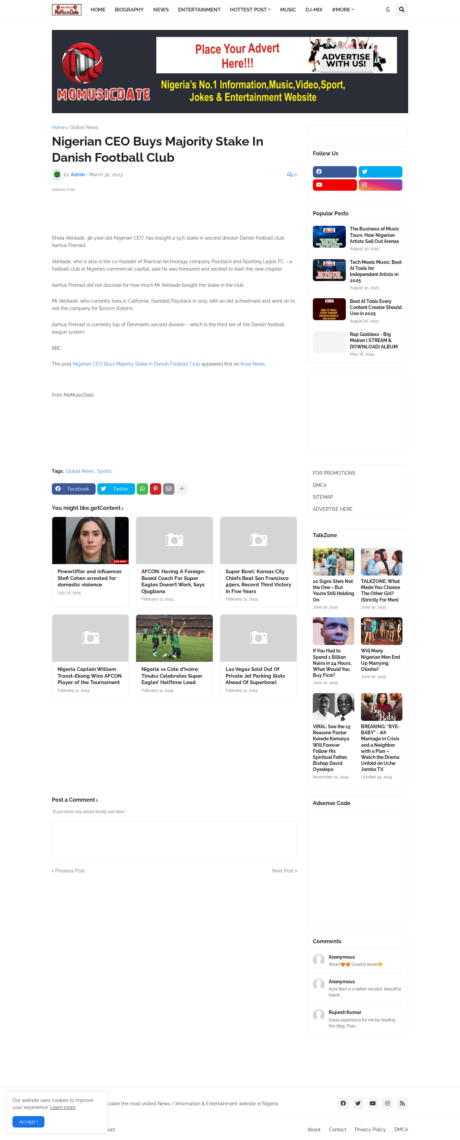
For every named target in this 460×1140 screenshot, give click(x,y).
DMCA (320, 485)
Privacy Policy (370, 1129)
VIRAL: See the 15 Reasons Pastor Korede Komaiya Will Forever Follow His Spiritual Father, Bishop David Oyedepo (332, 748)
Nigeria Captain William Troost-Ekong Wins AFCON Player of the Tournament (90, 675)
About (314, 1129)
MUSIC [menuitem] (288, 10)
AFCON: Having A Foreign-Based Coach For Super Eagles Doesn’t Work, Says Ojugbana (173, 581)
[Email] (168, 489)
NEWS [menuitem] (161, 10)
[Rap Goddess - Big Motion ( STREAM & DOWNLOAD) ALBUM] (329, 342)
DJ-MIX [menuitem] (314, 10)
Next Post (283, 870)
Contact (338, 1129)
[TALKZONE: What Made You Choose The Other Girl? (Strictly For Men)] (381, 562)
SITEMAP (323, 497)
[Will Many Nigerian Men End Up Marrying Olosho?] (381, 631)
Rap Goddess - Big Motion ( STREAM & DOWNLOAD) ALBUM (374, 340)
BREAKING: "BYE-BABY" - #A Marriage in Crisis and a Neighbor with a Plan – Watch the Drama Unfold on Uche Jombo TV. (380, 748)
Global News (84, 127)
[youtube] (335, 185)
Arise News (252, 364)
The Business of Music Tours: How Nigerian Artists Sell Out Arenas (374, 235)
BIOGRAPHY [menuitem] (129, 10)
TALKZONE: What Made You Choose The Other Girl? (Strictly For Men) (380, 591)
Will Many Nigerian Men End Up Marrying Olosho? (380, 660)
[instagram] (381, 185)
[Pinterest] (155, 489)
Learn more (62, 1107)
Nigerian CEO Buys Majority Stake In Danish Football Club (136, 364)
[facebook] (335, 172)
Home (58, 127)
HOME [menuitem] (98, 10)
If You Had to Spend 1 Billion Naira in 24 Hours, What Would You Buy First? (332, 663)
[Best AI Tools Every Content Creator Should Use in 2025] (329, 309)
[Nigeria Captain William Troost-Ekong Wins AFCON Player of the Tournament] (90, 638)
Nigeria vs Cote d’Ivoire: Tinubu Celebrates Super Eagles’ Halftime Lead (171, 675)
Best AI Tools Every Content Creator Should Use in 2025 (376, 307)
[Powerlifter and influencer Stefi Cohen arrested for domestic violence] (90, 540)
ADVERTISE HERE (333, 509)
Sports (104, 471)
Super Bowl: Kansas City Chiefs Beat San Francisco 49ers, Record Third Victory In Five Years (258, 581)
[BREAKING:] (381, 707)
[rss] (402, 1103)
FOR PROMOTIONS (334, 473)
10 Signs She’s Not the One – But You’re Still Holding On (333, 591)
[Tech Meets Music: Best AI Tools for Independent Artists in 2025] (329, 270)
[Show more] (182, 489)
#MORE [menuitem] (341, 10)
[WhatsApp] (142, 489)
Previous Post (70, 870)
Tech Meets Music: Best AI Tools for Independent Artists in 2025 (376, 271)
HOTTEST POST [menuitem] (248, 10)
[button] (388, 9)
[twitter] (381, 172)
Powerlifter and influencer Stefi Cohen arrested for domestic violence (90, 578)
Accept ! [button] (28, 1121)
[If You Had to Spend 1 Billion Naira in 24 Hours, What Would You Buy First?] (333, 631)
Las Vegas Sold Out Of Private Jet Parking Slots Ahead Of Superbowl (255, 675)
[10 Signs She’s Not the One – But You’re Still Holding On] (333, 562)
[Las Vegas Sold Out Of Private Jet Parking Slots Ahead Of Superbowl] (258, 638)
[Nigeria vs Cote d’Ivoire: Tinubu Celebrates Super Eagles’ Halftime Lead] (174, 638)
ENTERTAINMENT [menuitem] (199, 10)
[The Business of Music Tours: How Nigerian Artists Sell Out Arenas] (329, 237)
